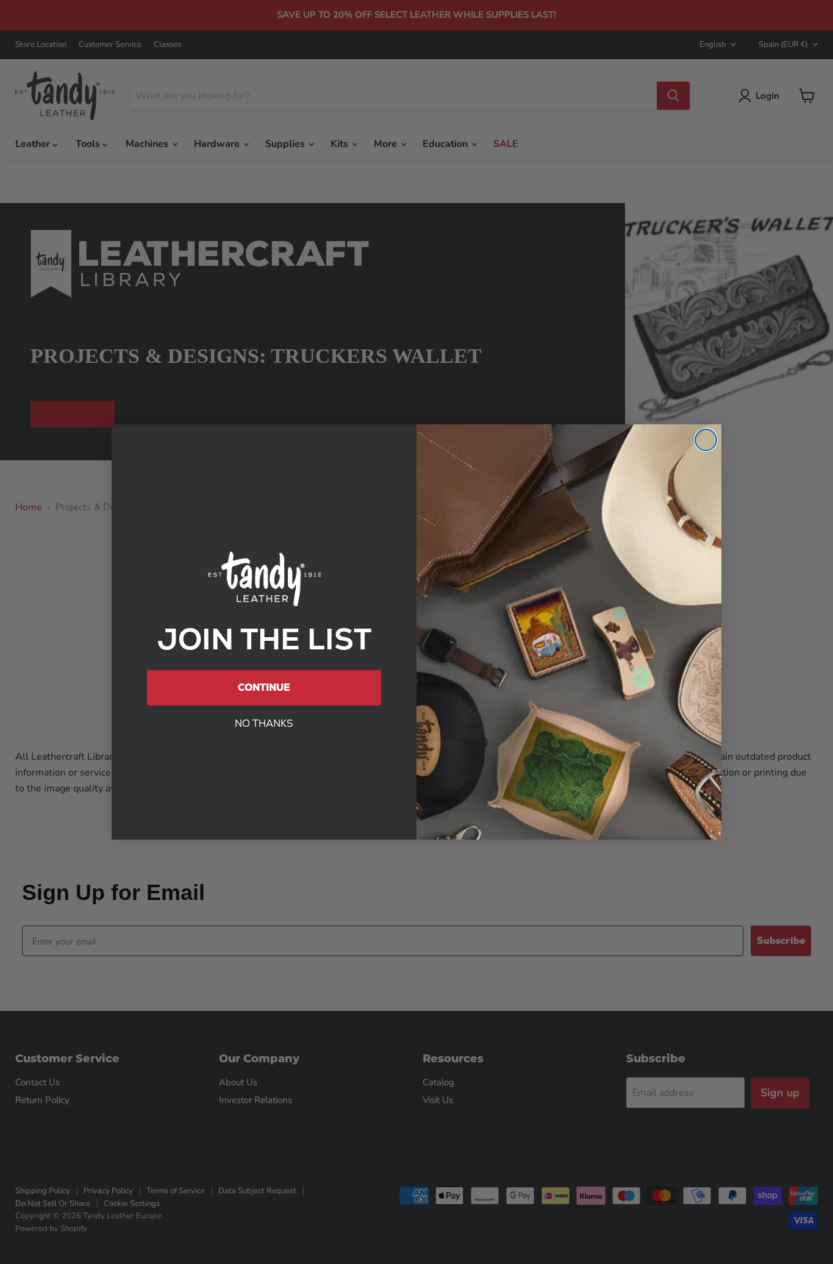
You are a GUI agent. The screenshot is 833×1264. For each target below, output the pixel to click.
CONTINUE (264, 687)
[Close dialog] (706, 440)
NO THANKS (264, 723)
